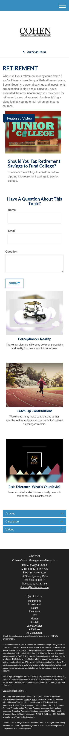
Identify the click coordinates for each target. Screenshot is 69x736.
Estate (34, 608)
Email (11, 231)
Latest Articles (34, 625)
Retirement (34, 600)
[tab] (34, 513)
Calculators (12, 521)
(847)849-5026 (36, 52)
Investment (34, 604)
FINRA (27, 699)
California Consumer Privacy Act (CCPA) (28, 679)
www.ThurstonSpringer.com (22, 716)
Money (34, 618)
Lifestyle (34, 622)
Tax (35, 615)
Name (12, 210)
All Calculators (34, 632)
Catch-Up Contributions (34, 411)
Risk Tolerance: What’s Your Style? (34, 487)
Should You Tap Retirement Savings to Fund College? (34, 163)
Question (11, 252)
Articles (10, 513)
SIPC (34, 699)
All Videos (34, 629)
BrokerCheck (8, 638)
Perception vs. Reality (34, 339)
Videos (9, 529)
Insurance (34, 611)
